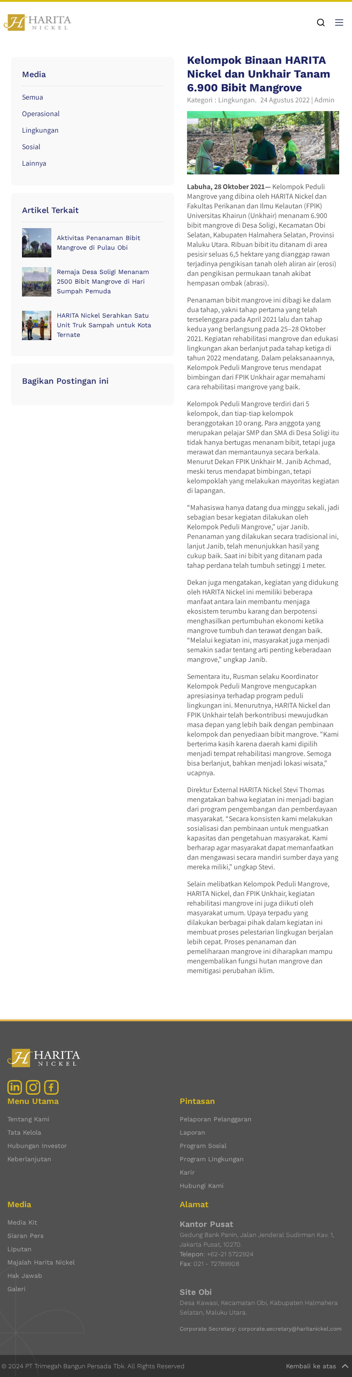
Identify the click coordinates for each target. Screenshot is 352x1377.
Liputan (19, 1249)
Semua (32, 97)
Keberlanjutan (29, 1159)
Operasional (41, 113)
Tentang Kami (28, 1119)
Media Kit (22, 1222)
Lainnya (34, 163)
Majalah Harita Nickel (41, 1262)
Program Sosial (203, 1145)
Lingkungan (40, 130)
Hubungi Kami (202, 1185)
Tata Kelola (24, 1132)
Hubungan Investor (37, 1145)
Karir (187, 1172)
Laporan (192, 1132)
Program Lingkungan (212, 1159)
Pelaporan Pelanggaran (216, 1119)
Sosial (31, 146)
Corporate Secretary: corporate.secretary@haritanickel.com (260, 1329)
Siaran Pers (25, 1235)
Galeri (16, 1289)
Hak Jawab (24, 1275)
